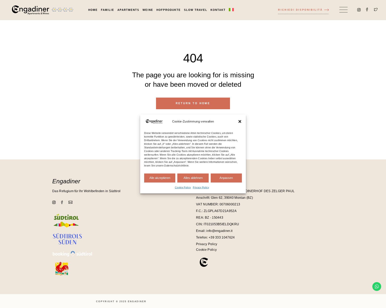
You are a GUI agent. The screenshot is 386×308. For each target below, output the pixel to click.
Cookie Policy (183, 187)
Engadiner (66, 181)
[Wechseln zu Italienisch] (231, 10)
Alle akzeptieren (159, 177)
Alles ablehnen (193, 177)
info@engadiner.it (219, 231)
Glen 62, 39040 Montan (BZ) (232, 197)
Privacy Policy (201, 187)
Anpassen (226, 177)
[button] (240, 121)
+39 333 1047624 (222, 237)
